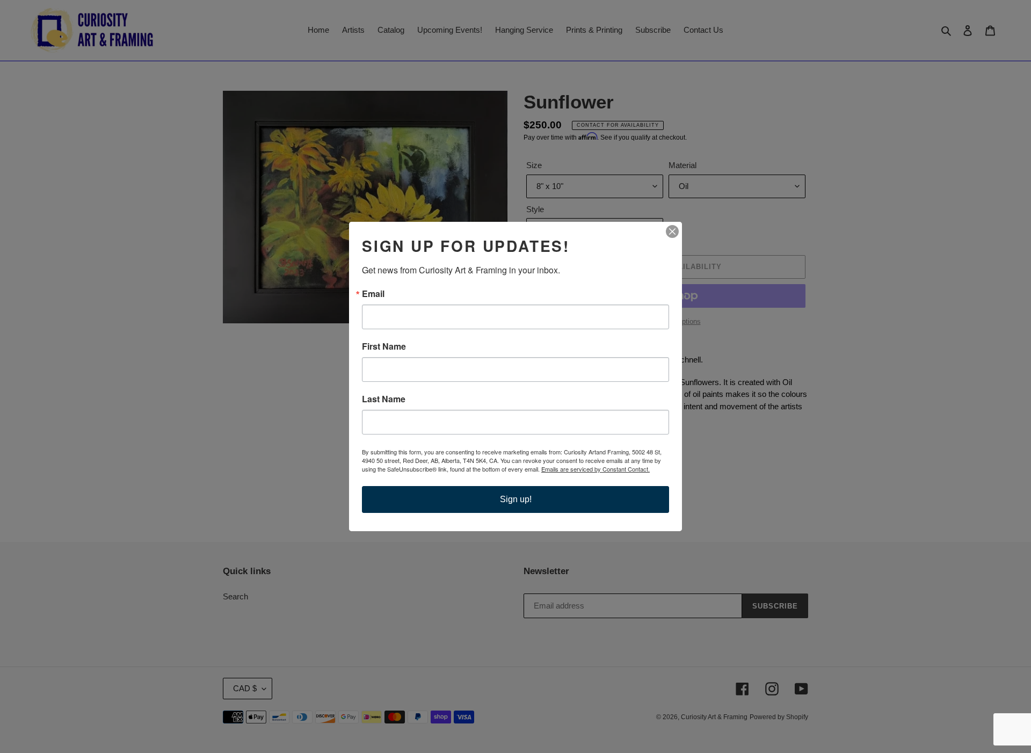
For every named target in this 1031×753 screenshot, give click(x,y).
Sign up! (516, 499)
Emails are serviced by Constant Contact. (595, 469)
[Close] (672, 231)
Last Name (383, 399)
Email (373, 293)
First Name (384, 346)
